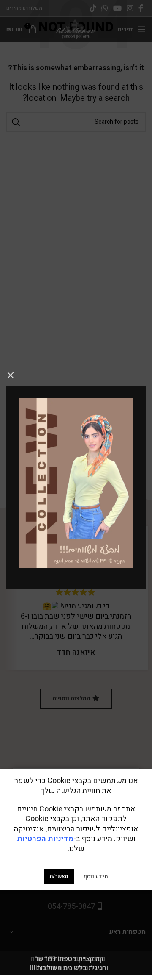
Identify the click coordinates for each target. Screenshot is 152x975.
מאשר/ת (59, 876)
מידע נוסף (95, 876)
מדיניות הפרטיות (45, 838)
